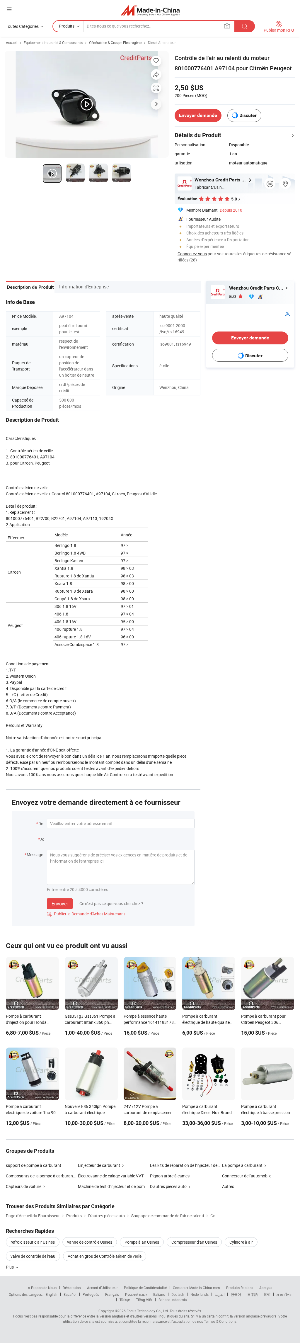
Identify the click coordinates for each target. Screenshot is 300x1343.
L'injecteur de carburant (99, 1165)
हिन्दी (267, 1294)
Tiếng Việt (144, 1299)
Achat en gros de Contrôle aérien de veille (105, 1256)
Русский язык (136, 1294)
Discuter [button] (248, 115)
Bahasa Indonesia (172, 1299)
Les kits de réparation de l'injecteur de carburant (193, 1165)
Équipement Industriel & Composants (53, 42)
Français (112, 1294)
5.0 (233, 296)
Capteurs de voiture (23, 1186)
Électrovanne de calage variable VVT (111, 1176)
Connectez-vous (192, 253)
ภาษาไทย (284, 1294)
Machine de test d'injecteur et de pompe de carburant (125, 1186)
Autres (228, 1186)
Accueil (11, 42)
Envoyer (60, 903)
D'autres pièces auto (168, 1186)
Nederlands (199, 1294)
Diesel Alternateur (162, 42)
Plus (10, 1267)
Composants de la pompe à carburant (40, 1176)
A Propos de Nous (42, 1287)
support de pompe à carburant (33, 1165)
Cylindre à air (241, 1242)
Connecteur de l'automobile (246, 1176)
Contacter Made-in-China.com (196, 1287)
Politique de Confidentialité (145, 1287)
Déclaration (72, 1287)
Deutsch (177, 1294)
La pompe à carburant (242, 1165)
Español (70, 1294)
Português (91, 1294)
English (51, 1294)
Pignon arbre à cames (170, 1176)
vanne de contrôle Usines (89, 1242)
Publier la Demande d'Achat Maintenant (86, 914)
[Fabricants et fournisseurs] (150, 10)
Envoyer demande (198, 115)
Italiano (159, 1294)
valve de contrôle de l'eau (33, 1256)
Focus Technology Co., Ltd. (148, 1310)
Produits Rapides (239, 1287)
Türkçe (125, 1299)
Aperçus (265, 1287)
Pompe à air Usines (142, 1242)
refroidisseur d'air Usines (33, 1242)
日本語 (252, 1294)
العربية (219, 1294)
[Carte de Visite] (287, 313)
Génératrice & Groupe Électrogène (115, 42)
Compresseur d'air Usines (194, 1242)
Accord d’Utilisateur (102, 1287)
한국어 (236, 1294)
